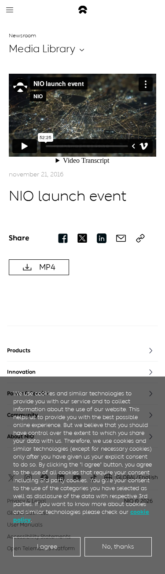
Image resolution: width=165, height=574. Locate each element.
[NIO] (82, 10)
